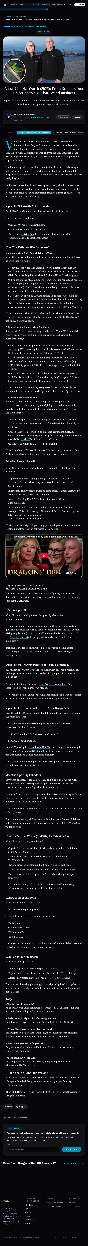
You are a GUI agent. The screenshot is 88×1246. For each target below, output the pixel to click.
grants (75, 275)
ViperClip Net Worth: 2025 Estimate (34, 132)
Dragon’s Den (54, 152)
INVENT (25, 439)
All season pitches (74, 1163)
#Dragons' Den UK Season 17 (15, 1117)
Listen (77, 117)
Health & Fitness (31, 1220)
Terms (73, 1237)
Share (9, 1107)
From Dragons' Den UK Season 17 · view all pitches (25, 26)
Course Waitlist (74, 1206)
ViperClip (11, 615)
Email (9, 1145)
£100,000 (12, 740)
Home (27, 1209)
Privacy (65, 1237)
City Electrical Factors (20, 927)
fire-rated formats (19, 637)
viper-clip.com (55, 1061)
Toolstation (14, 923)
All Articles (29, 1205)
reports (12, 349)
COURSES (25, 4)
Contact (81, 4)
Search (27, 1223)
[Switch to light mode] (71, 5)
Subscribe (73, 1149)
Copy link (22, 1107)
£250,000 (12, 734)
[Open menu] (5, 4)
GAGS (15, 4)
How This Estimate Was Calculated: (69, 132)
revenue (24, 229)
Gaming (28, 1216)
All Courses (73, 1203)
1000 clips (54, 651)
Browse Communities (55, 1203)
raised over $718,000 (40, 747)
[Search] (65, 5)
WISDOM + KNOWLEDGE (41, 4)
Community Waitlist (54, 1206)
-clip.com (33, 909)
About (57, 1237)
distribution (27, 234)
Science (28, 1212)
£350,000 (18, 224)
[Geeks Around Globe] (6, 1201)
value (27, 260)
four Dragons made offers (52, 684)
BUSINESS (58, 4)
